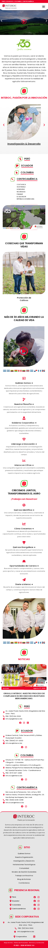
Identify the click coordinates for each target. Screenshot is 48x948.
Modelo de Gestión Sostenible (24, 872)
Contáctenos (24, 883)
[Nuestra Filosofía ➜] (24, 399)
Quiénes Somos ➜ (24, 383)
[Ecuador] (10, 901)
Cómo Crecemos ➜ (24, 528)
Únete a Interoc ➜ (24, 584)
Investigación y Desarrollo (24, 861)
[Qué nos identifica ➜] (24, 505)
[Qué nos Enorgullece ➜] (24, 542)
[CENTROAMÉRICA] (13, 179)
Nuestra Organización (24, 857)
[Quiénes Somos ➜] (24, 378)
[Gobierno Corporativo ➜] (24, 418)
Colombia (17, 1)
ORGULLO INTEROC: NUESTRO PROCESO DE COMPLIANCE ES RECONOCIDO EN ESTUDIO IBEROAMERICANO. (24, 696)
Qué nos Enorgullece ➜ (24, 547)
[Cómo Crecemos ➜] (24, 523)
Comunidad (24, 868)
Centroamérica (28, 1)
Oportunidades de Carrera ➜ (24, 565)
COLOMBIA (27, 172)
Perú (3, 1)
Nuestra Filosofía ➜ (24, 404)
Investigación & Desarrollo (24, 143)
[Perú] (10, 897)
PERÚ (27, 158)
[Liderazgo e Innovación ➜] (24, 439)
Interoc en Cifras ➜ (24, 465)
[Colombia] (10, 905)
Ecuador (10, 1)
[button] (44, 7)
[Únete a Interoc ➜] (24, 579)
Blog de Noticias (24, 879)
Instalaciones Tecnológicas (24, 864)
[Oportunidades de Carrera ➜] (24, 561)
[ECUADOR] (17, 166)
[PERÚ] (20, 159)
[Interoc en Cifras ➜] (24, 460)
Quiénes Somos (24, 853)
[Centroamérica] (10, 909)
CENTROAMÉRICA (27, 179)
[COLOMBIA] (16, 172)
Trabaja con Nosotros (24, 875)
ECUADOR (27, 165)
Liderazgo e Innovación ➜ (24, 444)
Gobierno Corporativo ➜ (24, 422)
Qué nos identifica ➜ (24, 510)
